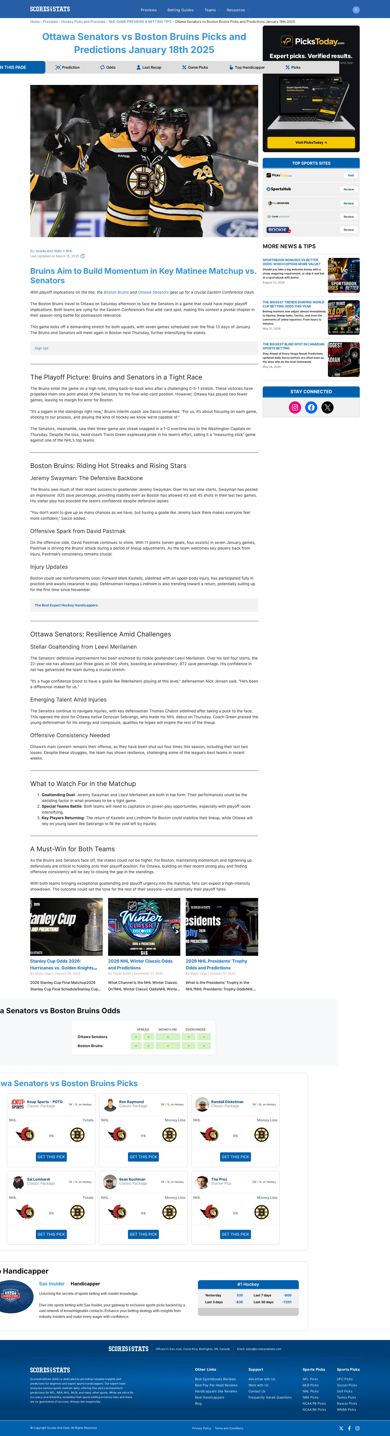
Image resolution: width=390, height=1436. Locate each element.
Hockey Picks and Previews (83, 21)
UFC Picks (345, 1379)
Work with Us (258, 1385)
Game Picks (198, 67)
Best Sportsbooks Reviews (215, 1379)
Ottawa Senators (153, 292)
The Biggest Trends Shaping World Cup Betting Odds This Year (293, 304)
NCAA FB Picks (314, 1403)
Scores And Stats (49, 251)
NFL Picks (310, 1379)
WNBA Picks (346, 1409)
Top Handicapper (250, 67)
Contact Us (257, 1391)
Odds (111, 67)
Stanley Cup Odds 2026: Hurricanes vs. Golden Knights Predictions (62, 967)
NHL (69, 251)
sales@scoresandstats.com (263, 1349)
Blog (198, 1403)
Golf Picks (344, 1391)
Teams (210, 10)
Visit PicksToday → (311, 142)
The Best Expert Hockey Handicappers (66, 605)
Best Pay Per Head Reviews (216, 1385)
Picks (296, 67)
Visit (351, 175)
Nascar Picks (347, 1403)
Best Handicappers (209, 1397)
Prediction (71, 67)
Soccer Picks (347, 1385)
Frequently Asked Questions (270, 1397)
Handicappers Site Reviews (216, 1391)
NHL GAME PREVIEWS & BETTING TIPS (140, 21)
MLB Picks (311, 1385)
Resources (236, 10)
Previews (149, 10)
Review (349, 189)
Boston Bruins (116, 292)
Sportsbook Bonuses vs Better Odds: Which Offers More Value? (291, 262)
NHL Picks (311, 1391)
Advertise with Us (261, 1379)
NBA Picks (311, 1397)
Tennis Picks (346, 1397)
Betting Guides (180, 10)
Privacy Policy (201, 1428)
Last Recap (151, 67)
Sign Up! (41, 348)
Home (35, 21)
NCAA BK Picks (314, 1409)
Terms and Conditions (229, 1428)
